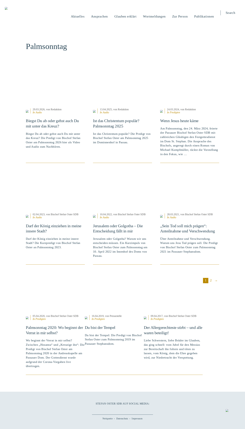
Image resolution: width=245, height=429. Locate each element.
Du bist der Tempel (100, 327)
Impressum (137, 418)
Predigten (175, 112)
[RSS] (135, 409)
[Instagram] (122, 409)
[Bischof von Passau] (26, 9)
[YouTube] (116, 409)
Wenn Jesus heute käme (179, 120)
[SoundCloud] (129, 409)
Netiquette (107, 418)
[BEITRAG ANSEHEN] (55, 86)
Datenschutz (122, 418)
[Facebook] (109, 409)
